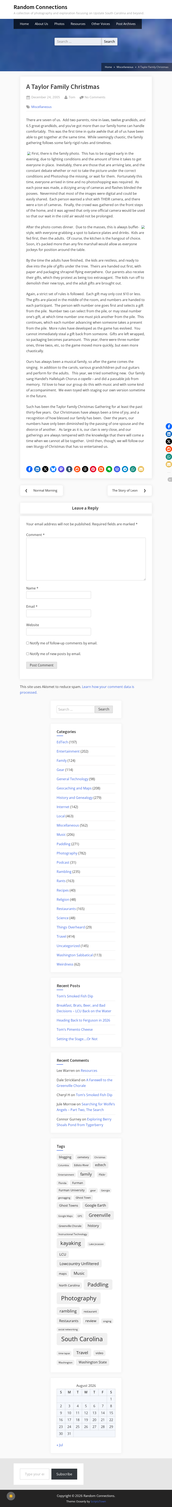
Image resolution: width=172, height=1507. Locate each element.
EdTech (62, 742)
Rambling (64, 871)
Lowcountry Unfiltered (79, 1263)
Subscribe (64, 1474)
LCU (62, 1254)
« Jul (60, 1445)
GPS (80, 1216)
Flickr (102, 1174)
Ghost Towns (68, 1205)
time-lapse (64, 1353)
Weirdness (65, 964)
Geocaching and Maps (74, 788)
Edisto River (81, 1165)
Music (61, 834)
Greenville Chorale (70, 1226)
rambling (68, 1311)
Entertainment (68, 751)
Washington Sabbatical (75, 955)
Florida (62, 1183)
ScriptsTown (98, 1501)
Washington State (93, 1362)
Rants (61, 881)
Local (61, 816)
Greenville (100, 1215)
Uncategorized (68, 946)
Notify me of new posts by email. (55, 654)
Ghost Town (83, 1197)
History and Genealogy (75, 797)
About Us (41, 24)
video (99, 1353)
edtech (100, 1165)
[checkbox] (11, 1496)
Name (32, 588)
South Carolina (82, 1339)
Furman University (72, 1190)
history (93, 1225)
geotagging (64, 1197)
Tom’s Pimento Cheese (75, 1029)
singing (107, 1321)
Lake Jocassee (96, 1244)
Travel (61, 936)
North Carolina (69, 1285)
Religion (63, 899)
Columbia (63, 1165)
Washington (65, 1362)
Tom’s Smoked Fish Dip (75, 996)
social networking (68, 1329)
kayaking (70, 1243)
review (90, 1320)
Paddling (63, 844)
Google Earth (95, 1205)
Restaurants (66, 908)
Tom (72, 97)
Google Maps (65, 1216)
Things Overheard (71, 927)
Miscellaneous (41, 107)
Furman (77, 1183)
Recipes (63, 890)
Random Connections (40, 7)
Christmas (99, 1157)
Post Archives (126, 24)
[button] (29, 469)
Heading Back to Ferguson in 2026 (83, 1020)
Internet (63, 807)
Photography (67, 853)
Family (62, 760)
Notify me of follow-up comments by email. (63, 643)
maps (63, 1274)
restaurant (90, 1311)
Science (63, 918)
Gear (60, 769)
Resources (78, 24)
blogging (65, 1157)
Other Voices (100, 24)
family (86, 1174)
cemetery (83, 1157)
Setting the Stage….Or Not (77, 1039)
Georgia (105, 1190)
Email (32, 606)
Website (32, 625)
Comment (35, 534)
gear (93, 1190)
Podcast (63, 862)
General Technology (72, 779)
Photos (59, 24)
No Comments (95, 97)
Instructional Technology (73, 1234)
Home (24, 24)
